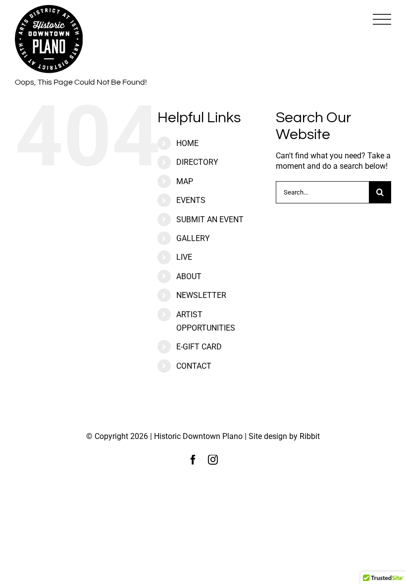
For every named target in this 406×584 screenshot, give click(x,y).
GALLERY (193, 238)
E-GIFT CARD (199, 346)
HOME (187, 143)
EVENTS (190, 200)
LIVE (184, 257)
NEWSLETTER (201, 295)
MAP (184, 181)
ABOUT (189, 276)
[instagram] (213, 460)
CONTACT (193, 366)
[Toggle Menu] (382, 19)
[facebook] (193, 460)
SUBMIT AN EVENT (210, 219)
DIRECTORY (197, 162)
